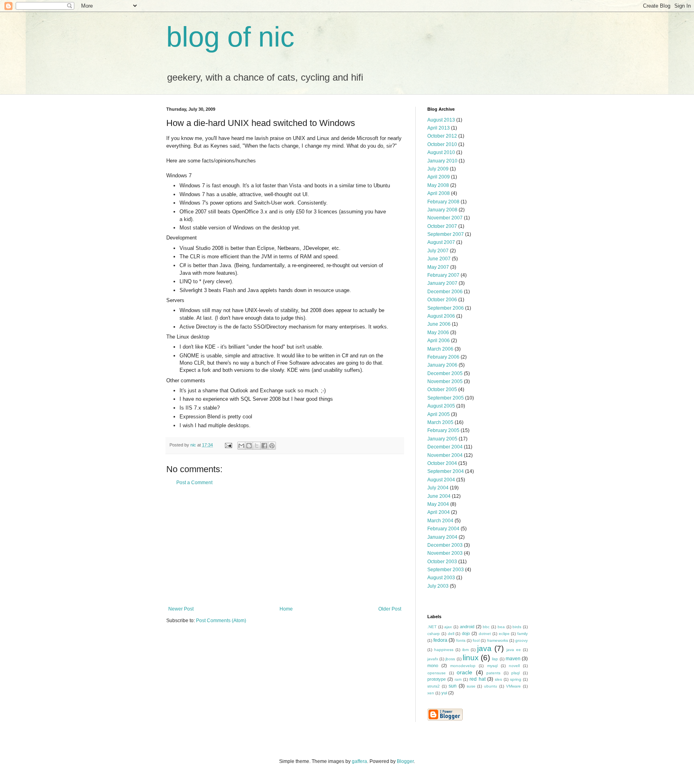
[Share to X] (257, 446)
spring (515, 679)
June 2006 (439, 324)
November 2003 (445, 553)
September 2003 (445, 569)
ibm (465, 649)
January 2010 (442, 161)
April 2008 (438, 193)
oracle (464, 672)
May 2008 (438, 185)
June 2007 (439, 259)
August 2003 (441, 577)
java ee (513, 649)
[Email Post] (228, 444)
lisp (495, 659)
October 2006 (442, 299)
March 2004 (440, 520)
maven (513, 658)
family (522, 633)
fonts (460, 640)
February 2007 (443, 275)
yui (444, 692)
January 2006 (442, 365)
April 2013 (438, 128)
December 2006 (445, 291)
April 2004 (438, 512)
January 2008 (442, 210)
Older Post (389, 609)
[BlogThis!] (249, 446)
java (484, 648)
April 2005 (438, 414)
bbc (486, 627)
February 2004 (443, 529)
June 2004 (439, 496)
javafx (432, 659)
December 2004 (445, 447)
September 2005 (445, 398)
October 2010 (442, 144)
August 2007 (441, 242)
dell (451, 633)
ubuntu (490, 686)
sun (453, 686)
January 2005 (442, 439)
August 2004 (441, 480)
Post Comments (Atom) (221, 620)
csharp (433, 633)
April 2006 (438, 340)
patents (493, 673)
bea (501, 627)
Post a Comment (194, 482)
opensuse (436, 673)
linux (471, 657)
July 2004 (438, 488)
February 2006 (443, 357)
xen (430, 693)
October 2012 (442, 136)
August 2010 (441, 152)
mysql (492, 665)
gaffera (359, 761)
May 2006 (438, 332)
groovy (521, 640)
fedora (440, 640)
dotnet (485, 633)
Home (286, 609)
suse (471, 686)
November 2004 (445, 455)
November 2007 (445, 218)
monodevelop (463, 665)
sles (498, 679)
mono (432, 665)
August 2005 (441, 406)
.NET (432, 627)
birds (516, 627)
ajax (448, 627)
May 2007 (438, 267)
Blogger (405, 761)
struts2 (433, 686)
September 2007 (445, 234)
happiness (443, 649)
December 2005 (445, 373)
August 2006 (441, 316)
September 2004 (445, 471)
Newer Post (181, 609)
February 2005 (443, 430)
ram (458, 679)
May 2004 (438, 504)
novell (514, 665)
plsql (515, 673)
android (467, 626)
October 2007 (442, 226)
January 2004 (442, 537)
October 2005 (442, 389)
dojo (466, 633)
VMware (513, 686)
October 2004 (442, 463)
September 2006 (445, 308)
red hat (477, 679)
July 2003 (438, 586)
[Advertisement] (285, 546)
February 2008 (443, 202)
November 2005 (445, 381)
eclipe (504, 633)
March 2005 (440, 422)
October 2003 (442, 561)
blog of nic (230, 37)
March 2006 (440, 349)
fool (476, 640)
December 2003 (445, 545)
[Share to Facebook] (264, 446)
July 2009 (438, 169)
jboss (450, 659)
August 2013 (441, 120)
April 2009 (438, 177)
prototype (436, 679)
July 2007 (438, 251)
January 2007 (442, 283)
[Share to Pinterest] (272, 446)
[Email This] (241, 446)
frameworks (497, 640)
